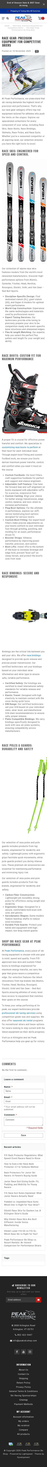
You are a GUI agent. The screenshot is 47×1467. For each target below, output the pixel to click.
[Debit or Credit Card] (19, 1444)
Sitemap (23, 1400)
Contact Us (23, 1374)
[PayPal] (28, 1444)
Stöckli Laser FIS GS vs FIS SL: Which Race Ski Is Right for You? (21, 1232)
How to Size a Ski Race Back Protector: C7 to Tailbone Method (21, 1165)
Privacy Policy (23, 1387)
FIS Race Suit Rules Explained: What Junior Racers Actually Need (23, 1194)
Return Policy (23, 1383)
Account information (23, 1417)
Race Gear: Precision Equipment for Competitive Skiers (21, 42)
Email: (8, 1097)
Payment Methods (23, 1404)
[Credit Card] (11, 1444)
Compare (23, 1430)
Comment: (10, 1115)
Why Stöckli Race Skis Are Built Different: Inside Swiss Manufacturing (20, 1222)
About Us (23, 1370)
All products (23, 1434)
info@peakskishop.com (25, 1340)
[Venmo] (36, 1444)
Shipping (23, 1378)
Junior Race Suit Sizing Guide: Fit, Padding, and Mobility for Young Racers (21, 1184)
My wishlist (23, 1425)
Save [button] (23, 1135)
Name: (8, 1087)
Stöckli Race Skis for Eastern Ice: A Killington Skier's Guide (22, 1212)
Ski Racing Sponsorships (23, 1395)
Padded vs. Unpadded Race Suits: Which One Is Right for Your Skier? (22, 1203)
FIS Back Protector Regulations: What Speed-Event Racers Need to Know (23, 1157)
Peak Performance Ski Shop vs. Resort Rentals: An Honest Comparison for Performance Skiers (22, 1242)
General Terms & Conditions (23, 1391)
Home (7, 26)
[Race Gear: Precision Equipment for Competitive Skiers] (23, 76)
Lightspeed (27, 1454)
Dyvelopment (23, 1457)
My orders (23, 1421)
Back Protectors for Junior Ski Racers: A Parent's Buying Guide (20, 1174)
